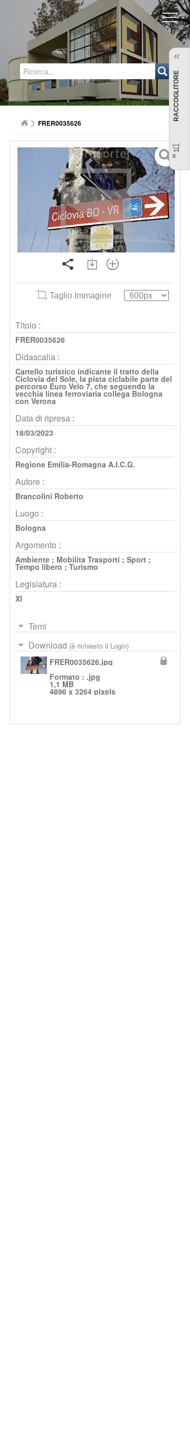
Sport (136, 559)
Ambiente (32, 559)
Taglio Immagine (80, 295)
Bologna (30, 527)
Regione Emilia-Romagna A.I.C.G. (75, 464)
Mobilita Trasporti (88, 559)
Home (24, 123)
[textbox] (62, 71)
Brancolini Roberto (49, 496)
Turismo (83, 566)
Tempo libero (38, 566)
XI (18, 598)
